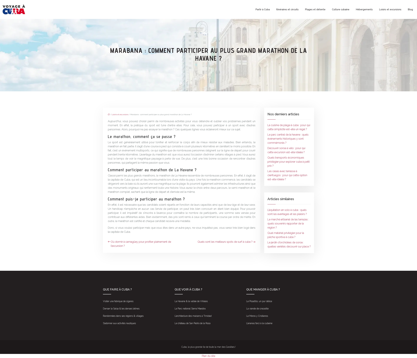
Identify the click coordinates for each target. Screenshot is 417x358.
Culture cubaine (340, 9)
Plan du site (208, 356)
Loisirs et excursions (390, 9)
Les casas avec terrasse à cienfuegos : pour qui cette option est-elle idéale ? (287, 175)
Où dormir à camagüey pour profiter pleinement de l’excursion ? (141, 243)
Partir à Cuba (263, 9)
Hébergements (364, 9)
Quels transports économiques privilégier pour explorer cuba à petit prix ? (288, 161)
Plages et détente (315, 9)
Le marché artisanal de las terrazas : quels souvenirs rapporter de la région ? (288, 223)
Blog (410, 9)
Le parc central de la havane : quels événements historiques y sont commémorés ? (288, 138)
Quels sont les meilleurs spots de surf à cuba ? (225, 241)
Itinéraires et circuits (287, 9)
